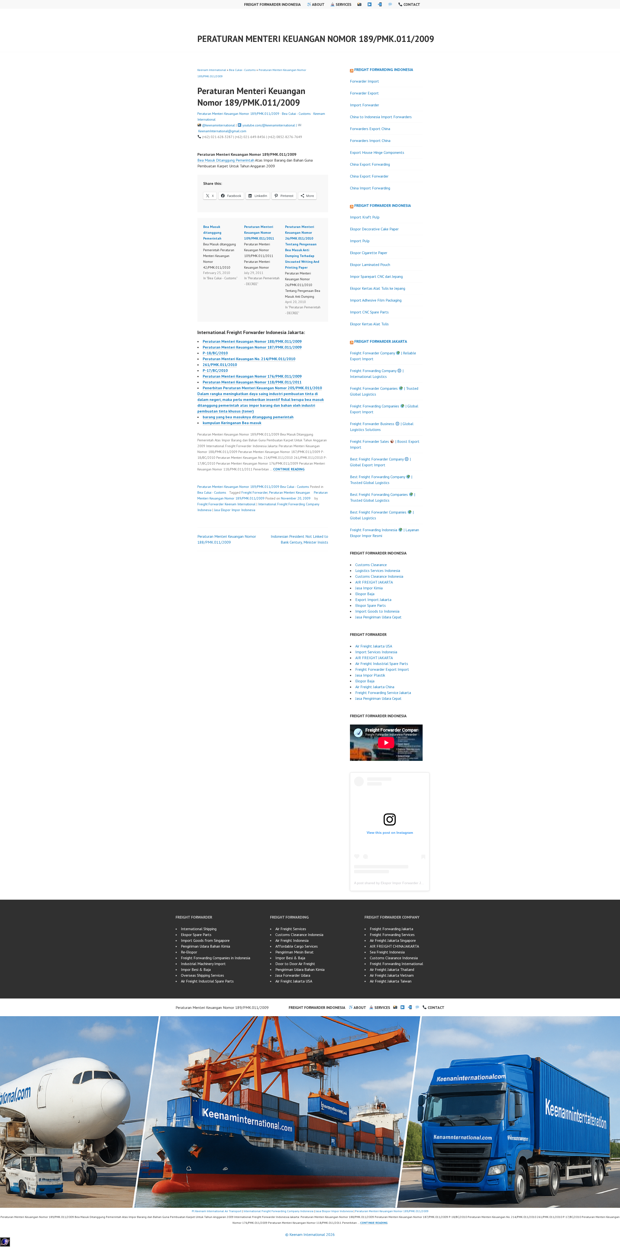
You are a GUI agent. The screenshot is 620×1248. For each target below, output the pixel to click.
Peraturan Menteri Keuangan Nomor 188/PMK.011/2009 (252, 341)
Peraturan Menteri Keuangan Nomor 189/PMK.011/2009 (315, 38)
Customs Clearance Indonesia (379, 576)
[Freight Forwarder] (5, 1245)
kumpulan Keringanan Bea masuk (232, 422)
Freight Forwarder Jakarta (380, 341)
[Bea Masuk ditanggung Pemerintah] (223, 252)
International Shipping (199, 928)
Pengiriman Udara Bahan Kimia (205, 946)
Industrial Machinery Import (203, 963)
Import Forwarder (364, 104)
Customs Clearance (371, 564)
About (317, 4)
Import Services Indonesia (376, 651)
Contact (411, 4)
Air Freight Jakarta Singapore (393, 940)
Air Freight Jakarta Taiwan (390, 981)
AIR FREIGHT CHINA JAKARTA (394, 946)
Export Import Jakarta (373, 599)
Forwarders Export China (370, 128)
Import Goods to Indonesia (377, 611)
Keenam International (211, 70)
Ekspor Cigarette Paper (368, 252)
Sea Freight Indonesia (387, 952)
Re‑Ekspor (189, 952)
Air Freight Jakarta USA (373, 646)
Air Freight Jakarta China (374, 686)
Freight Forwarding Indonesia (383, 69)
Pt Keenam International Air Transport (216, 1211)
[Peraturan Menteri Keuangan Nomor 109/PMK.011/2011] (264, 255)
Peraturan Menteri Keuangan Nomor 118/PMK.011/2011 (252, 382)
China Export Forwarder (369, 176)
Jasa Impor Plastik (370, 675)
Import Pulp (360, 240)
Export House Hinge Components (377, 152)
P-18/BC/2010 (215, 353)
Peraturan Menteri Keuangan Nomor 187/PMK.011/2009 (252, 347)
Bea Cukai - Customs (242, 70)
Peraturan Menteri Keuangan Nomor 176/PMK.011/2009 (252, 376)
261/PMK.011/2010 (220, 364)
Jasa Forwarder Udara (292, 975)
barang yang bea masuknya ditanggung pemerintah (248, 416)
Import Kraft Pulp (365, 217)
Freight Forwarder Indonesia (272, 4)
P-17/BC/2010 (215, 370)
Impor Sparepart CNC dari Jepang (376, 276)
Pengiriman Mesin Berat (294, 952)
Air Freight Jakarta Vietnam (392, 975)
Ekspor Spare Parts (370, 605)
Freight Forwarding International (396, 963)
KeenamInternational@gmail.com (222, 131)
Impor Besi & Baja (196, 969)
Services (343, 4)
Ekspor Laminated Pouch (370, 264)
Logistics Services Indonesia (377, 570)
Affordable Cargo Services (296, 946)
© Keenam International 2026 (310, 1234)
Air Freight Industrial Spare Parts (381, 663)
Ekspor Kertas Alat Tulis (369, 323)
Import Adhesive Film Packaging (376, 300)
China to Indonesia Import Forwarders (381, 116)
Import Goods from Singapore (205, 940)
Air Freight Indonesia (292, 940)
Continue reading (288, 469)
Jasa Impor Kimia (369, 587)
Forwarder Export (364, 93)
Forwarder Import (364, 81)
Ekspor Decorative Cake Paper (374, 228)
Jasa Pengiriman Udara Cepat (378, 617)
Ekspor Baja (364, 593)
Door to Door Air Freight (295, 963)
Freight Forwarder (254, 492)
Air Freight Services (290, 928)
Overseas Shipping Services (202, 975)
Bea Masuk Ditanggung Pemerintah (225, 160)
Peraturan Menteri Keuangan (289, 492)
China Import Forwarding (370, 188)
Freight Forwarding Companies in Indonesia (215, 957)
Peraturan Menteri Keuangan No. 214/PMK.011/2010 (249, 358)
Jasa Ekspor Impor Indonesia (234, 510)
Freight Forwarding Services (392, 934)
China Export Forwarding (370, 164)
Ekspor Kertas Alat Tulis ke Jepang (377, 288)
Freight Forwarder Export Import (382, 669)
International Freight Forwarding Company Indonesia (278, 1211)
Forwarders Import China (370, 140)
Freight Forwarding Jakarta (391, 928)
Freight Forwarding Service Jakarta (383, 692)
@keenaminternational (218, 125)
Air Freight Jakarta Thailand (392, 969)
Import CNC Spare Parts (369, 312)
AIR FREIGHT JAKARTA (374, 582)
